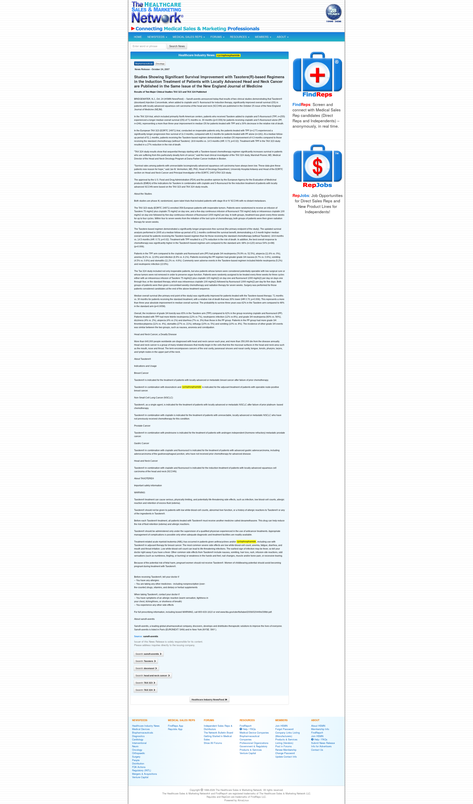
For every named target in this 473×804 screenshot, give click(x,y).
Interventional (139, 743)
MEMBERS (262, 37)
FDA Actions (139, 767)
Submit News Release (323, 743)
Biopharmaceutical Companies (249, 737)
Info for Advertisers (321, 746)
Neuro (135, 746)
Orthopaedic (138, 753)
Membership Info (320, 729)
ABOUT (282, 37)
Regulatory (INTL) (141, 770)
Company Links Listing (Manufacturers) (287, 734)
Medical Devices (141, 729)
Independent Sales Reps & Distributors (218, 727)
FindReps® (246, 725)
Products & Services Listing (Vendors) (286, 741)
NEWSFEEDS (156, 37)
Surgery (136, 756)
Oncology (137, 749)
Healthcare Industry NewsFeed (208, 699)
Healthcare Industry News (146, 725)
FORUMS (216, 37)
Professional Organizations (254, 743)
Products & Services (251, 749)
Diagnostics (138, 736)
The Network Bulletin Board (218, 732)
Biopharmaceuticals (142, 732)
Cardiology (137, 739)
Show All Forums (213, 743)
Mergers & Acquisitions (144, 774)
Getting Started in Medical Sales (218, 737)
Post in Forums (283, 746)
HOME (138, 37)
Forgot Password (284, 729)
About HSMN (318, 725)
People (135, 760)
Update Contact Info (286, 756)
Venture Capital (140, 777)
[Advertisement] (254, 13)
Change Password (285, 753)
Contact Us (317, 749)
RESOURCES (239, 37)
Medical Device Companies (254, 732)
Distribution (138, 763)
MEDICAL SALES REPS (188, 37)
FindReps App (175, 725)
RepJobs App (175, 729)
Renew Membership (285, 749)
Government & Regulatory (253, 746)
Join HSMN (281, 725)
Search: (147, 653)
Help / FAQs (249, 729)
